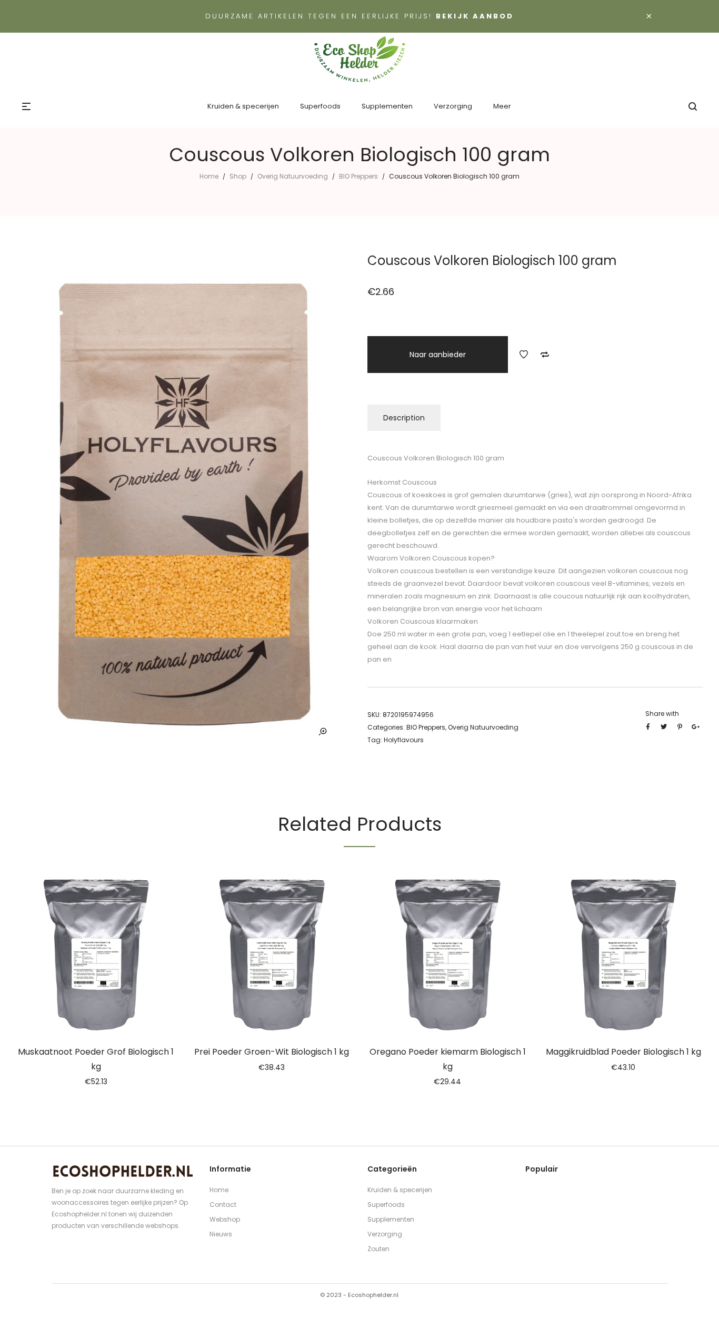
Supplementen (390, 1219)
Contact (222, 1204)
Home (208, 176)
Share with (662, 713)
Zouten (378, 1248)
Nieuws (220, 1234)
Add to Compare (544, 354)
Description (404, 417)
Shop (237, 176)
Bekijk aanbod (475, 16)
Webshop (224, 1219)
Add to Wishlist (523, 354)
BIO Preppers (358, 176)
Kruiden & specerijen (399, 1189)
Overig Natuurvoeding (292, 176)
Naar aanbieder (438, 354)
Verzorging (384, 1234)
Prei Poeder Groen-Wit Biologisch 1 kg (271, 1052)
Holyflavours (404, 739)
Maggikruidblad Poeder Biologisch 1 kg (623, 1052)
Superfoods (386, 1204)
